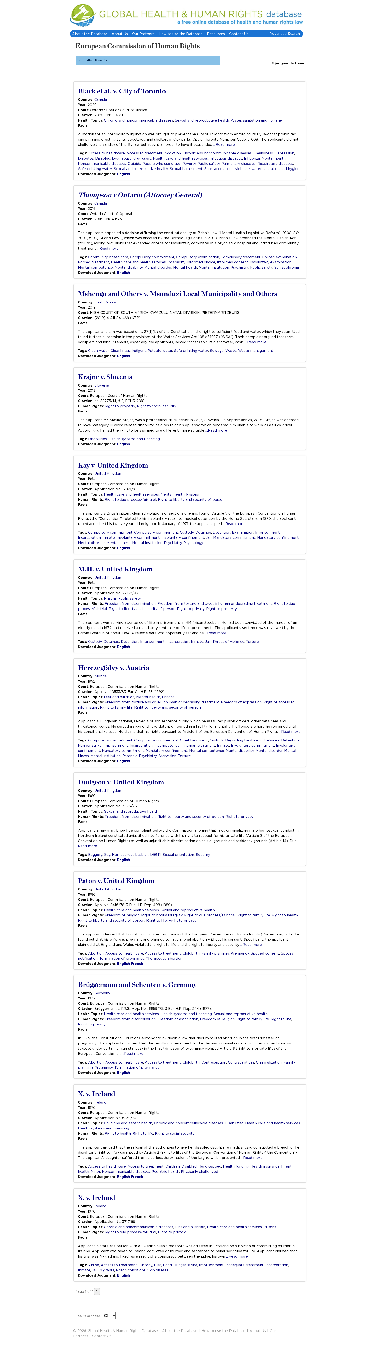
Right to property (120, 406)
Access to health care (124, 953)
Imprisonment (267, 532)
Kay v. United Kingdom (113, 465)
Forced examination (279, 257)
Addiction (172, 153)
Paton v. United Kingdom (116, 881)
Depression (284, 153)
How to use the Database (181, 34)
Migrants (106, 1270)
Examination (242, 532)
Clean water (98, 351)
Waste (230, 351)
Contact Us (238, 34)
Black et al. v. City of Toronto (122, 91)
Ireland (100, 1102)
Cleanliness (263, 153)
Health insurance (265, 1166)
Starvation (167, 756)
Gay (107, 855)
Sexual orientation (178, 855)
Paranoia (129, 756)
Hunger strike (90, 745)
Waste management (255, 351)
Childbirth (191, 953)
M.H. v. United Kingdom (115, 569)
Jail (209, 537)
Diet (157, 1265)
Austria (100, 676)
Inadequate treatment (244, 1265)
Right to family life (116, 707)
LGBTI (155, 855)
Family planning (215, 953)
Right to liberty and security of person (191, 499)
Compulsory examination (197, 257)
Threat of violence (228, 641)
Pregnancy (240, 953)
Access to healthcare (106, 153)
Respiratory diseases (275, 163)
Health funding (236, 1166)
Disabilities (97, 439)
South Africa (105, 302)
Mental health (274, 158)
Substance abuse (219, 169)
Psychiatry (239, 267)
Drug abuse (122, 158)
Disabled (102, 158)
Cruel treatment (194, 740)
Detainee (203, 532)
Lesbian (142, 855)
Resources (216, 34)
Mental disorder (157, 267)
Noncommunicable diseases (102, 163)
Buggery (95, 855)
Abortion (96, 953)
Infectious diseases (226, 158)
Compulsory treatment (241, 257)
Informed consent (232, 262)
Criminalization (269, 1062)
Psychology (193, 543)
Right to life (156, 920)
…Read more (224, 144)
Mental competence (95, 267)
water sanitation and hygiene (276, 169)
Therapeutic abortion (164, 958)
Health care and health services (180, 158)
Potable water (160, 351)
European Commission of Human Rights (137, 46)
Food (167, 1265)
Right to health (285, 915)
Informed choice (201, 262)
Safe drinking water (95, 169)
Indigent (139, 351)
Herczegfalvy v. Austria (113, 667)
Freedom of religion (122, 915)
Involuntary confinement (182, 537)
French (137, 964)
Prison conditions (130, 1270)
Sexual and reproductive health (202, 120)
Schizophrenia (286, 267)
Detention (221, 532)
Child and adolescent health (128, 1123)
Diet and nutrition (119, 697)
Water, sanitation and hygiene (256, 120)
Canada (100, 99)
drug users (142, 158)
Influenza (252, 158)
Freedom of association (177, 1019)
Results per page (88, 1315)
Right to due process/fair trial (130, 499)
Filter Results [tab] (96, 60)
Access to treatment (144, 153)
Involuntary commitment (138, 537)
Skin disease (158, 1270)
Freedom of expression (241, 702)
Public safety (209, 163)
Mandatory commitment (234, 537)
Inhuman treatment (198, 745)
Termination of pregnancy (121, 958)
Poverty (189, 163)
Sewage (217, 351)
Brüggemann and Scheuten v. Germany (137, 984)
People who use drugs (161, 163)
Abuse (93, 1265)
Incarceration (89, 537)
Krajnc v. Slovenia (105, 377)
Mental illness (118, 543)
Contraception (213, 1062)
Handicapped (209, 1166)
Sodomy (203, 855)
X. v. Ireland (96, 1094)
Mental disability (129, 267)
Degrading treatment (243, 740)
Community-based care (108, 257)
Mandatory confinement (278, 537)
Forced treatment (93, 262)
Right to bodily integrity (161, 915)
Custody (187, 532)
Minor (95, 1171)
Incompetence (167, 745)
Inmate (109, 537)
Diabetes (85, 158)
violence (242, 169)
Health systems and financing (134, 439)
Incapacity (176, 262)
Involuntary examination (270, 262)
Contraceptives (241, 1062)
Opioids (134, 163)
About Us (120, 34)
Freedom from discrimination (130, 603)
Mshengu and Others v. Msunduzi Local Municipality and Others (177, 293)
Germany (102, 993)
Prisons (192, 494)
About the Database (89, 34)
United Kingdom (108, 473)
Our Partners (143, 34)
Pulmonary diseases (238, 163)
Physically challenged (199, 1171)
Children (172, 1166)
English (123, 174)
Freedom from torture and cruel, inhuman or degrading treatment (214, 603)
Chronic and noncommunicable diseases (138, 120)
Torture (252, 641)
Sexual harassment (186, 169)
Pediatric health (165, 1171)
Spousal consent (265, 953)
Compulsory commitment (152, 257)
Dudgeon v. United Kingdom (121, 782)
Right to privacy (190, 609)
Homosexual (122, 855)
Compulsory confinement (156, 532)
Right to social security (156, 406)
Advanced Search (284, 33)
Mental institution (214, 267)
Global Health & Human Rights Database (123, 1331)
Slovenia (101, 385)
